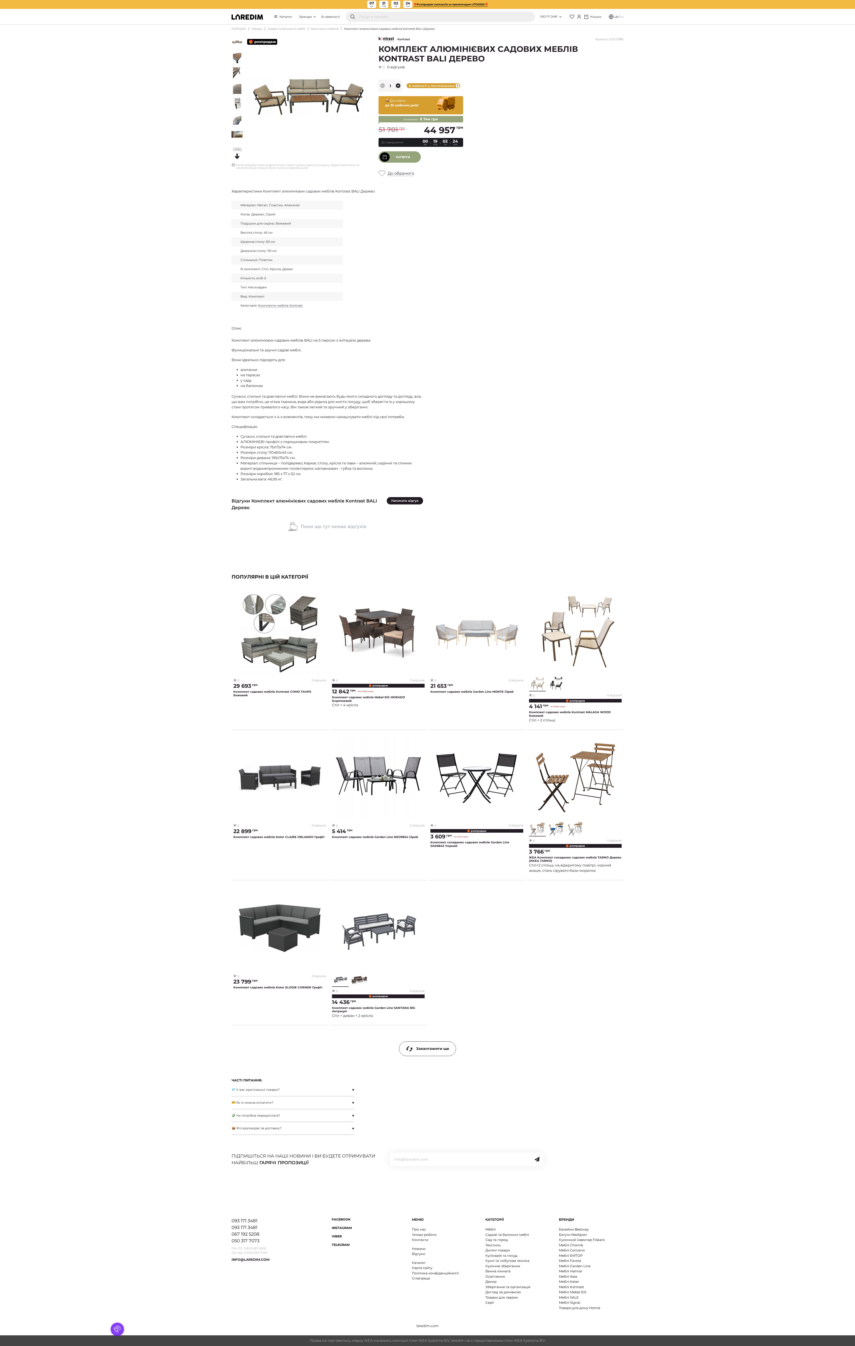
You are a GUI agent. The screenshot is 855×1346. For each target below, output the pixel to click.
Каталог (285, 17)
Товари (256, 28)
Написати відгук (405, 501)
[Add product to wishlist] (323, 594)
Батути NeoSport (573, 1235)
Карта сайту (422, 1268)
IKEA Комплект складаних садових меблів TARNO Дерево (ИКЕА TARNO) (575, 859)
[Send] (537, 1159)
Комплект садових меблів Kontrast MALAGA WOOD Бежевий (570, 713)
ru (621, 17)
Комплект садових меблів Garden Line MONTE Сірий (471, 691)
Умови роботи (424, 1235)
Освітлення (495, 1276)
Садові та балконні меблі (286, 28)
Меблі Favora (570, 1261)
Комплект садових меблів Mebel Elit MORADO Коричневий (368, 699)
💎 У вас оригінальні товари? (256, 1090)
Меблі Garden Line (574, 1266)
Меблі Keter (569, 1281)
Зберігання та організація (507, 1287)
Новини (418, 1249)
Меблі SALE (569, 1297)
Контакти (420, 1240)
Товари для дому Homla (579, 1308)
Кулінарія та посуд (501, 1255)
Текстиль (493, 1245)
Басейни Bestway (574, 1229)
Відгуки (418, 1254)
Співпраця (421, 1278)
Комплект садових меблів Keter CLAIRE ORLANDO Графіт (279, 837)
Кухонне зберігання (502, 1266)
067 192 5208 (245, 1234)
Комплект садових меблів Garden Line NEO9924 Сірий (375, 837)
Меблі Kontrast (571, 1287)
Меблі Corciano (572, 1250)
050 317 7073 (245, 1240)
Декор (491, 1281)
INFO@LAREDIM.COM (250, 1259)
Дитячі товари (497, 1250)
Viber (337, 1236)
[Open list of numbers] (560, 17)
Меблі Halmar (570, 1271)
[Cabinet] (579, 16)
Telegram (341, 1245)
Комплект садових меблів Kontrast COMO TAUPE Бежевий (272, 693)
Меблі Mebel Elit (572, 1292)
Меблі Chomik (571, 1245)
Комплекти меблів (325, 28)
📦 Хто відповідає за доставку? (256, 1128)
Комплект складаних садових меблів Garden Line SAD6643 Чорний (469, 844)
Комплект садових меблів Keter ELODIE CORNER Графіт (277, 987)
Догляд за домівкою (503, 1292)
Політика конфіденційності (435, 1273)
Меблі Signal (569, 1302)
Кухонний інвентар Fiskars (582, 1240)
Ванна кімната (498, 1271)
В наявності (330, 17)
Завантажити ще (432, 1048)
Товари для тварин (501, 1297)
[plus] (398, 85)
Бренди (306, 17)
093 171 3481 (548, 16)
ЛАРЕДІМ (239, 28)
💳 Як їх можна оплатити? (252, 1103)
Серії (489, 1302)
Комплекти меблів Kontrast (280, 306)
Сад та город (496, 1240)
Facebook (341, 1219)
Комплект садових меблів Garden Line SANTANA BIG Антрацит (373, 1009)
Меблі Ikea (568, 1276)
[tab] (293, 1089)
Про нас (419, 1229)
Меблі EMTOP (571, 1255)
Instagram (342, 1228)
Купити (403, 157)
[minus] (382, 85)
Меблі (490, 1229)
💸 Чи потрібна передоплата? (256, 1115)
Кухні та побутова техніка (507, 1261)
